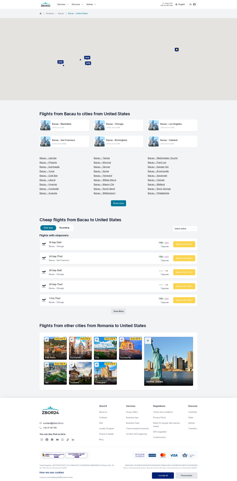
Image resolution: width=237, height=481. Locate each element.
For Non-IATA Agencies (136, 434)
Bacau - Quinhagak (50, 166)
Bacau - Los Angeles (171, 124)
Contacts (103, 417)
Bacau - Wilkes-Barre (105, 180)
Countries (192, 412)
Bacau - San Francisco (63, 140)
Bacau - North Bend (104, 188)
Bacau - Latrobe (48, 158)
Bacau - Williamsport (104, 193)
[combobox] (185, 229)
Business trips (132, 417)
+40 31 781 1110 (166, 4)
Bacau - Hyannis (48, 184)
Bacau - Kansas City (158, 166)
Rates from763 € (184, 300)
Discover (76, 4)
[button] (80, 60)
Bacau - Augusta (48, 193)
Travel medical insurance (137, 428)
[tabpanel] (119, 273)
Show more (118, 203)
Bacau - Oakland (168, 140)
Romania (50, 13)
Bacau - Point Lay (157, 162)
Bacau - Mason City (104, 184)
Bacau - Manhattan (61, 124)
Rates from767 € (184, 272)
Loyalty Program (106, 428)
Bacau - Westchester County (163, 158)
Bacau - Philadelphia (158, 193)
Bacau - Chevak (156, 180)
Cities (190, 417)
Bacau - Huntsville (49, 188)
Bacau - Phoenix (48, 162)
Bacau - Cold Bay (49, 175)
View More (118, 311)
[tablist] (57, 227)
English (182, 4)
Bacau (61, 13)
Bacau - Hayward (103, 175)
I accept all (163, 475)
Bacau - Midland (156, 184)
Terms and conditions (163, 412)
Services (61, 4)
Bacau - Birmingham (116, 140)
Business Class (132, 423)
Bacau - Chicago (114, 124)
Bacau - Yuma (47, 171)
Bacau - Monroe (102, 162)
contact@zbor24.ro (53, 423)
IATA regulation (160, 432)
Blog (101, 439)
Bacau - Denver (102, 166)
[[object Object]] (42, 439)
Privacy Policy (159, 417)
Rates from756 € (184, 286)
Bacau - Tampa (102, 158)
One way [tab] (48, 227)
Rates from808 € (184, 258)
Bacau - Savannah (157, 175)
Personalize (186, 475)
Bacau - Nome (101, 171)
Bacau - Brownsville (158, 171)
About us (103, 412)
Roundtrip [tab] (64, 227)
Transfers (192, 428)
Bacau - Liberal (47, 180)
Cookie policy (159, 437)
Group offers (132, 412)
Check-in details (106, 434)
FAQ (101, 423)
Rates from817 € (184, 244)
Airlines (90, 4)
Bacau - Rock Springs (159, 188)
